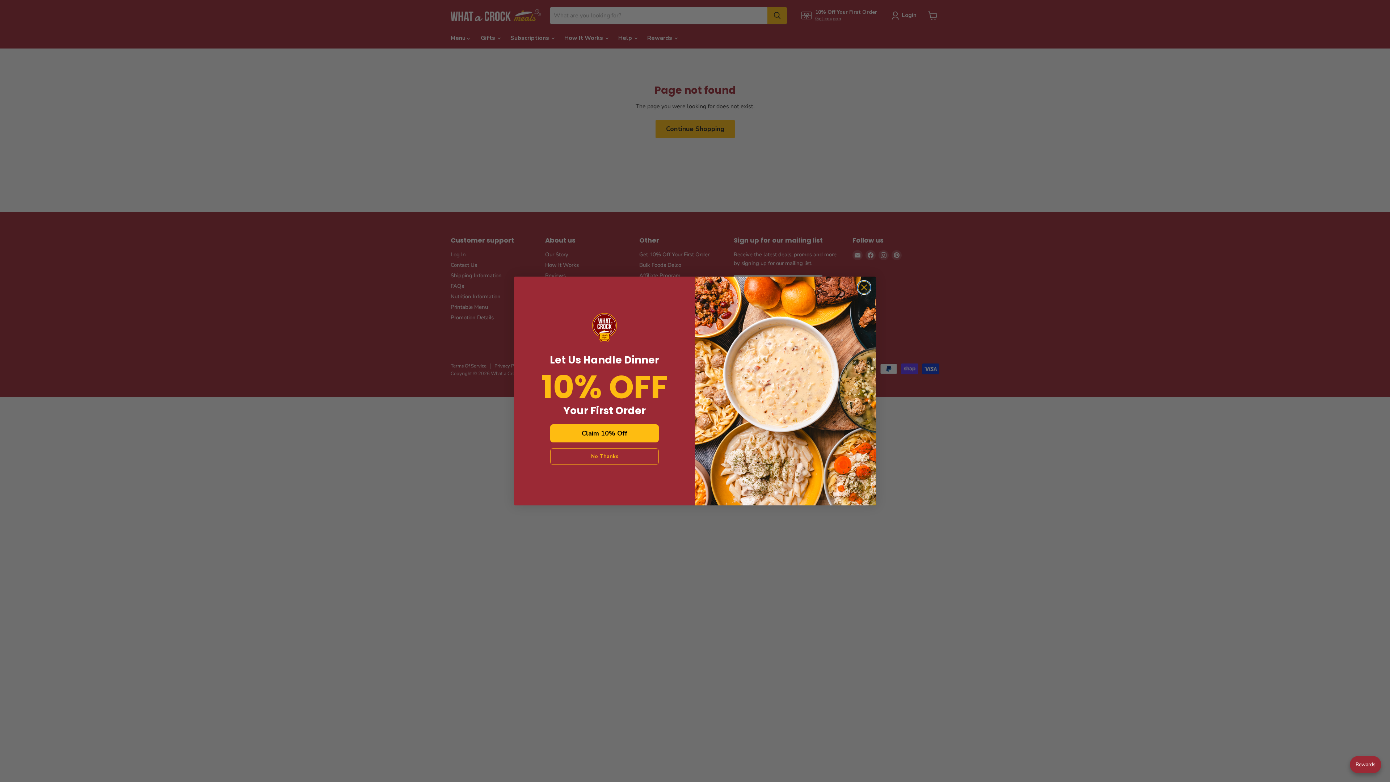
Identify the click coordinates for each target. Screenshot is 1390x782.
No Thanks (604, 456)
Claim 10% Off (604, 433)
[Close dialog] (864, 287)
